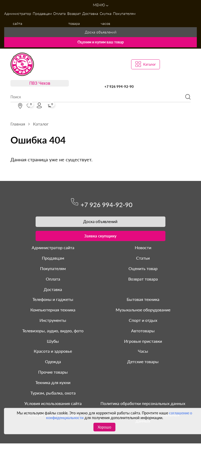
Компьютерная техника (52, 309)
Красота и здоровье (53, 351)
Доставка (90, 13)
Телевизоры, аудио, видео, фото (52, 330)
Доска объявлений (100, 32)
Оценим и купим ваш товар (100, 42)
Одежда (53, 361)
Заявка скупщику (100, 235)
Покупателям (124, 13)
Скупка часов (105, 18)
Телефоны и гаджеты (52, 299)
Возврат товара (74, 18)
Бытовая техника (143, 299)
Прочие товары (53, 371)
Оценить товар (143, 268)
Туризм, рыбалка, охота (53, 392)
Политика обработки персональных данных (142, 403)
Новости (143, 247)
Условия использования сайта (53, 403)
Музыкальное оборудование (143, 309)
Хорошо (104, 427)
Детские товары (143, 361)
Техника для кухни (52, 382)
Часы (143, 351)
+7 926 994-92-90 (119, 86)
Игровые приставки (143, 341)
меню (99, 5)
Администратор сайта (17, 18)
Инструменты (53, 320)
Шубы (53, 341)
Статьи (143, 257)
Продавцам (42, 13)
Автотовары (143, 330)
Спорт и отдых (143, 320)
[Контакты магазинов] (20, 106)
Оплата (59, 13)
